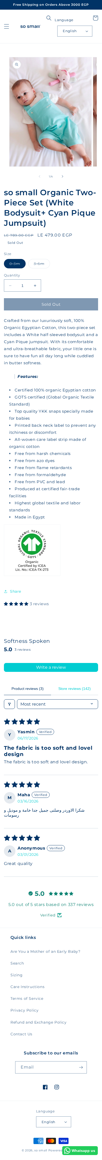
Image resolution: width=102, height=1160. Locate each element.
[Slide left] (39, 176)
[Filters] (9, 704)
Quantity (12, 275)
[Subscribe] (81, 1067)
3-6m (42, 264)
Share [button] (15, 591)
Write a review (51, 667)
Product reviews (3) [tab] (28, 688)
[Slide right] (62, 176)
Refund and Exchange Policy (38, 1022)
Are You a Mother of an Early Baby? (45, 951)
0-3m (17, 264)
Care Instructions (27, 986)
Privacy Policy (24, 1010)
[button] (6, 26)
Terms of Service (26, 998)
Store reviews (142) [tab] (74, 688)
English (70, 31)
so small (40, 1150)
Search (17, 963)
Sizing (16, 975)
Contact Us (21, 1034)
